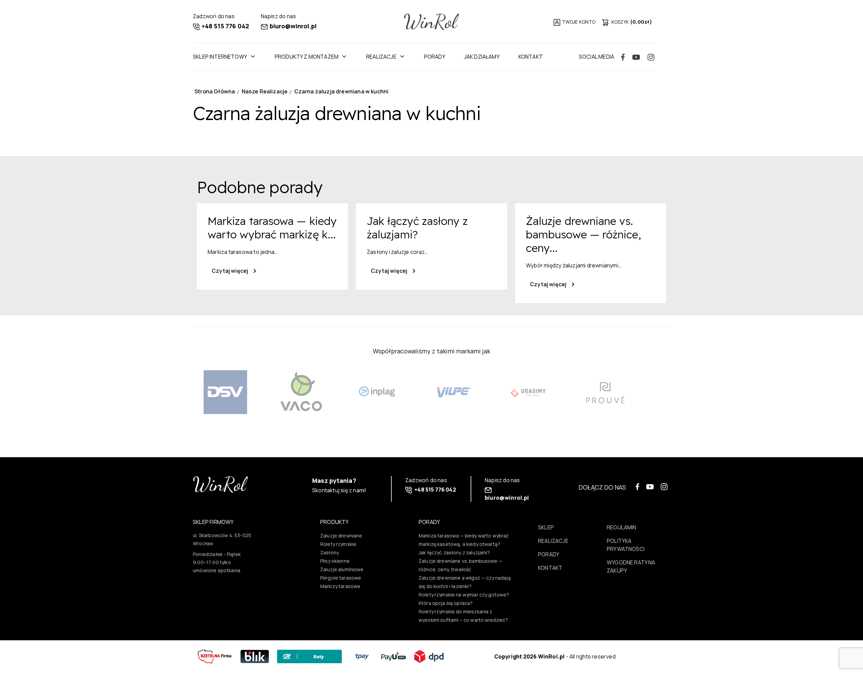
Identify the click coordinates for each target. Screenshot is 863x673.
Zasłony (329, 552)
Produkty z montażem (306, 56)
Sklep (546, 527)
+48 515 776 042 (224, 26)
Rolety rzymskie (338, 544)
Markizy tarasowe (340, 586)
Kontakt (530, 56)
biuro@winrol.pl (292, 26)
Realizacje (381, 56)
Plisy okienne (335, 561)
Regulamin (621, 527)
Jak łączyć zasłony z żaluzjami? (454, 552)
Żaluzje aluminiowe (342, 569)
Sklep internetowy (220, 56)
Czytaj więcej (230, 270)
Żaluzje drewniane (341, 535)
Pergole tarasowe (340, 578)
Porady (434, 56)
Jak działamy (482, 56)
